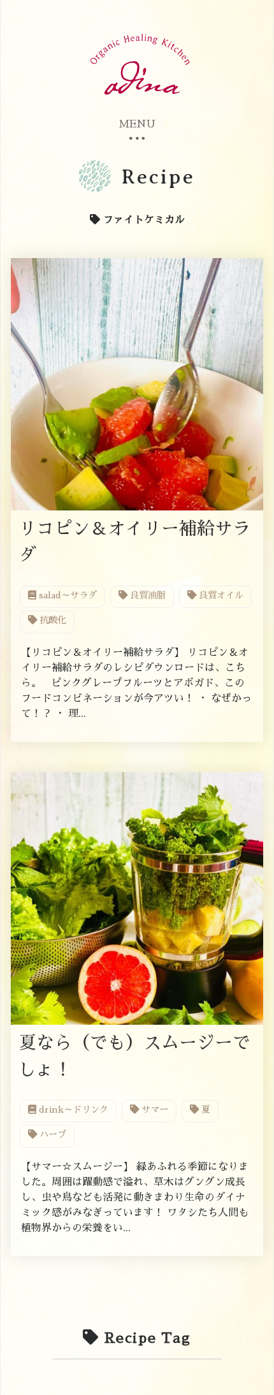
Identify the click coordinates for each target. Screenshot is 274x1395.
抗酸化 (51, 620)
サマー (153, 1109)
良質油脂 (146, 595)
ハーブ (51, 1134)
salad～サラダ (66, 595)
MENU (137, 124)
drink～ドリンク (72, 1109)
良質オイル (219, 595)
